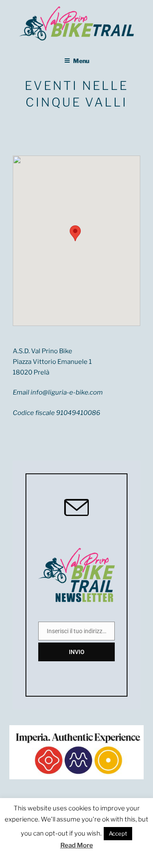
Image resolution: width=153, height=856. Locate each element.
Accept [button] (118, 833)
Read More (76, 845)
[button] (75, 233)
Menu (81, 60)
